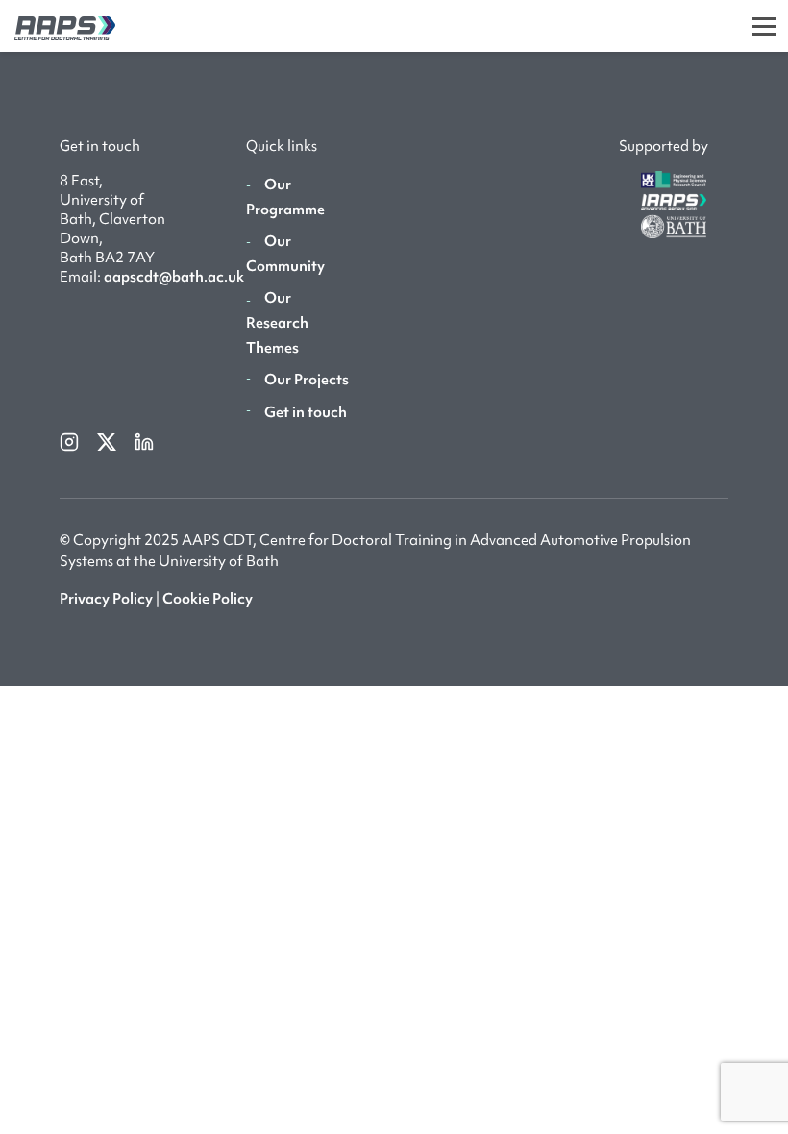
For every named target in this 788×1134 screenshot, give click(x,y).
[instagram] (71, 440)
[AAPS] (57, 25)
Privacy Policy (106, 598)
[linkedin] (144, 440)
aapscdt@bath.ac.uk (174, 276)
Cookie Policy (207, 598)
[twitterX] (108, 440)
